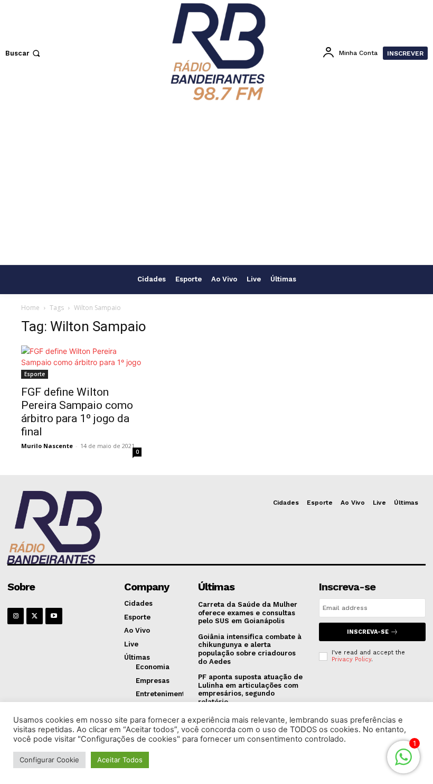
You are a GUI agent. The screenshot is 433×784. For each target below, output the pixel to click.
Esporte (34, 374)
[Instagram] (15, 616)
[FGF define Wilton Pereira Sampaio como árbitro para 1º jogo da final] (81, 362)
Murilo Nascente (47, 446)
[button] (23, 53)
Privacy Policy (351, 659)
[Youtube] (53, 616)
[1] (403, 762)
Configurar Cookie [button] (49, 759)
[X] (34, 616)
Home (30, 307)
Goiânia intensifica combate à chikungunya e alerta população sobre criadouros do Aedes (250, 649)
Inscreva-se (368, 631)
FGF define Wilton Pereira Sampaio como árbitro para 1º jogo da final (77, 412)
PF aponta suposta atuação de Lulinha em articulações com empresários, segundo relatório (250, 689)
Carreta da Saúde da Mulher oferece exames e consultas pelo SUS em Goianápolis (247, 612)
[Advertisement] (216, 185)
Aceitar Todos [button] (120, 759)
